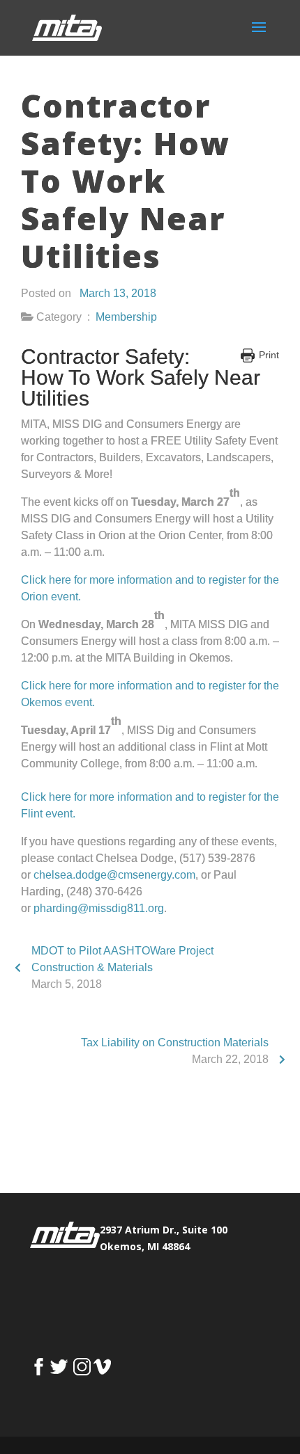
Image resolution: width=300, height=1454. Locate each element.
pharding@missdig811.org (98, 908)
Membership (126, 317)
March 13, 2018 (118, 293)
